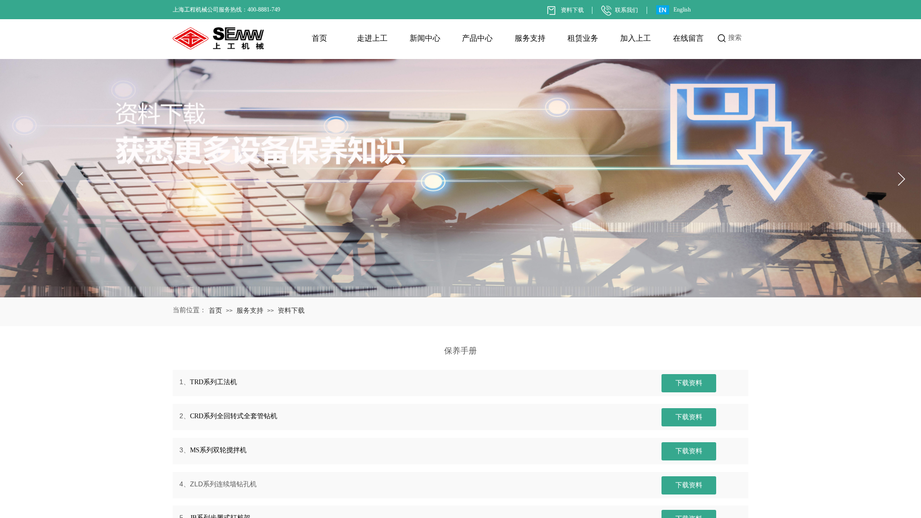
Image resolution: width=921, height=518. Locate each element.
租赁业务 (582, 38)
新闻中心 (425, 38)
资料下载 (291, 310)
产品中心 (477, 38)
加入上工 (635, 38)
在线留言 (688, 38)
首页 (319, 38)
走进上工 (372, 38)
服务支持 (530, 38)
